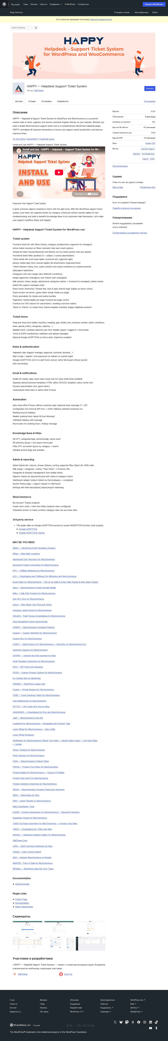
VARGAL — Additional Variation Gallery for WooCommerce (39, 835)
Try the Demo (19, 139)
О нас (12, 1000)
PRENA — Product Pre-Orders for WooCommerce (35, 767)
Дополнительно (120, 166)
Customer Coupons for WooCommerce (30, 650)
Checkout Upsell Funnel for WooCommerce (32, 610)
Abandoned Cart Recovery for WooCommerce (34, 559)
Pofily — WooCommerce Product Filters (31, 761)
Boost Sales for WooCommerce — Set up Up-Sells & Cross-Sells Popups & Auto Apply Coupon (55, 582)
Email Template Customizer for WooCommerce (34, 661)
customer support (147, 149)
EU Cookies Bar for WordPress (27, 678)
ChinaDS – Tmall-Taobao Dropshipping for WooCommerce (39, 616)
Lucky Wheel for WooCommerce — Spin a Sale (34, 729)
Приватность (15, 1012)
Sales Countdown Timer (23, 806)
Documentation (22, 903)
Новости (13, 1004)
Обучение (74, 1000)
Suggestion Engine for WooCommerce (30, 818)
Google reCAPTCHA (28, 529)
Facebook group (46, 139)
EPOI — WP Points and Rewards (28, 667)
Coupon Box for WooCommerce (27, 638)
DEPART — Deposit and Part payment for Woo (34, 655)
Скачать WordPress (154, 4)
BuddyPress (136, 1012)
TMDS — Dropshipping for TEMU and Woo (32, 829)
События (104, 1004)
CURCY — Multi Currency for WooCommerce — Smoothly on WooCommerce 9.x (49, 644)
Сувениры (105, 1012)
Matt (133, 1004)
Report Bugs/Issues (24, 906)
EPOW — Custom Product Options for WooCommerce (37, 672)
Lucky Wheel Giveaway (23, 735)
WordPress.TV (77, 1012)
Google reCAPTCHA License (32, 533)
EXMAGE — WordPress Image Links (29, 684)
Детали (19, 101)
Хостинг (13, 1008)
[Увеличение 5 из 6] (70, 940)
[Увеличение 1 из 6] (39, 924)
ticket (152, 159)
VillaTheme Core (20, 840)
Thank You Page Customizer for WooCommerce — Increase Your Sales (45, 823)
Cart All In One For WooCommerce (28, 599)
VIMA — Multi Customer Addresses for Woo (33, 846)
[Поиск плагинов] (35, 27)
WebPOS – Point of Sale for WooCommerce (33, 863)
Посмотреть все (147, 187)
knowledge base (148, 154)
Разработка (62, 101)
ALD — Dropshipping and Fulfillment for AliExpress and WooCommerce (44, 576)
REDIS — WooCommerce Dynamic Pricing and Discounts (38, 789)
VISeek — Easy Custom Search (27, 852)
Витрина (43, 1000)
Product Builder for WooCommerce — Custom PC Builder (38, 772)
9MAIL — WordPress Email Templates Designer (34, 548)
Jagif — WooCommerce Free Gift (28, 718)
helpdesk (136, 154)
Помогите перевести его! (101, 19)
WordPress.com (137, 1000)
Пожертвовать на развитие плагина (130, 233)
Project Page (21, 899)
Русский (36, 1025)
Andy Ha (68, 974)
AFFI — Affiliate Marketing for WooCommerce (33, 570)
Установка (46, 101)
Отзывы (32, 101)
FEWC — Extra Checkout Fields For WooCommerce (36, 695)
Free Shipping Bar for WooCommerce (29, 701)
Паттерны (44, 1012)
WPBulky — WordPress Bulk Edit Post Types (33, 869)
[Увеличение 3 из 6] (102, 924)
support (145, 159)
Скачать (150, 88)
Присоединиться (107, 1000)
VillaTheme (39, 90)
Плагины (43, 1008)
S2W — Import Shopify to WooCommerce (32, 801)
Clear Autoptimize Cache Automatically (30, 621)
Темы (42, 1004)
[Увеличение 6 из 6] (102, 940)
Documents (32, 139)
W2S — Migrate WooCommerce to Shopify (32, 857)
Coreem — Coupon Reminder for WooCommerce (35, 633)
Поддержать (106, 1008)
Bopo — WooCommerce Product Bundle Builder (34, 587)
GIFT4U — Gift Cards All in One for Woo (31, 706)
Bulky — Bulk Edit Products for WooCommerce (34, 593)
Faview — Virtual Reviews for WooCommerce (33, 689)
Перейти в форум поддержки (127, 208)
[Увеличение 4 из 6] (39, 940)
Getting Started (22, 884)
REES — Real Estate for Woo (26, 795)
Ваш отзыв (118, 187)
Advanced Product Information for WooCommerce (36, 565)
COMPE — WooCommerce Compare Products (34, 627)
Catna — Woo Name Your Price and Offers (32, 604)
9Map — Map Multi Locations (26, 553)
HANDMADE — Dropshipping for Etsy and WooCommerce (39, 712)
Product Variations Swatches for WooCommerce (35, 784)
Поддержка (149, 101)
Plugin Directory (16, 12)
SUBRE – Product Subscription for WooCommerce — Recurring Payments (46, 812)
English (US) (150, 143)
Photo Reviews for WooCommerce (28, 755)
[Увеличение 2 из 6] (70, 924)
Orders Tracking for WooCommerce (29, 750)
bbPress (134, 1008)
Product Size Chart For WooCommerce (30, 778)
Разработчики (76, 1008)
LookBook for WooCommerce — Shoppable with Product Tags (41, 723)
